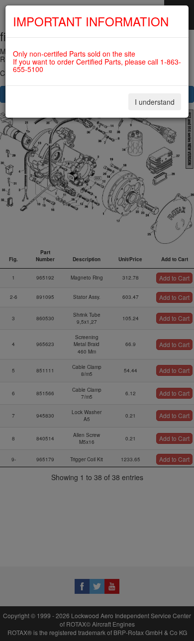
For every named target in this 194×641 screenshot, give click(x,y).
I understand (155, 102)
